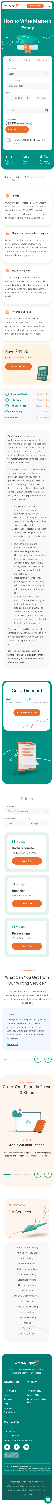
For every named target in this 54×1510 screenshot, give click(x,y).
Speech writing (27, 1312)
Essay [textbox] (11, 74)
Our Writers (9, 1412)
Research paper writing (27, 1307)
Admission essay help (27, 1253)
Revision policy (34, 1391)
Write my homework (35, 1482)
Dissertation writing (27, 1280)
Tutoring (27, 1323)
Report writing (27, 1301)
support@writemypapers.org (18, 1440)
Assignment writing (27, 1263)
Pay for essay (40, 1490)
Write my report (13, 1486)
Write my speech (39, 1486)
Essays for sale (26, 1494)
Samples (8, 1408)
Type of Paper (10, 68)
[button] (7, 1174)
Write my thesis (26, 1486)
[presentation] (37, 1059)
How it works (10, 1391)
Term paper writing (27, 1317)
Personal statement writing (26, 1296)
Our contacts (10, 1431)
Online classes (27, 1290)
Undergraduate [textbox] (16, 86)
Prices (7, 1395)
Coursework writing (27, 1274)
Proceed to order (17, 129)
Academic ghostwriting (27, 1247)
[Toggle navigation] (48, 6)
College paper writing (27, 1269)
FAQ (6, 1404)
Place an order (35, 5)
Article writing (27, 1258)
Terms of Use (33, 1395)
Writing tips (27, 1328)
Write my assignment (18, 1482)
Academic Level (11, 81)
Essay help (29, 1490)
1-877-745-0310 (11, 1436)
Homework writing (27, 1285)
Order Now (27, 861)
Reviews (8, 1399)
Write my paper (27, 1333)
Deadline (9, 105)
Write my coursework (16, 1490)
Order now (12, 1044)
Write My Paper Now (27, 712)
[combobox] (27, 74)
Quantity (8, 93)
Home (6, 177)
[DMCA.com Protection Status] (11, 1455)
